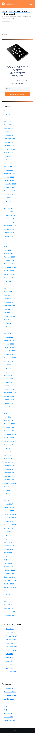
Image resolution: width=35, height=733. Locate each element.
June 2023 (7, 243)
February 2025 (9, 173)
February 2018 (9, 466)
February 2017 (9, 507)
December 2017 (10, 473)
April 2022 (8, 292)
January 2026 (9, 135)
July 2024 (7, 198)
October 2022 (9, 271)
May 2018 (7, 455)
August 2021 (8, 320)
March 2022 (8, 295)
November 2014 (10, 580)
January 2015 (9, 573)
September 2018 (10, 441)
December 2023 (10, 222)
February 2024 (9, 215)
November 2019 (10, 393)
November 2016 (10, 518)
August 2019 (8, 403)
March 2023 (8, 253)
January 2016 (9, 549)
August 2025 (8, 153)
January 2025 (9, 177)
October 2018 (9, 438)
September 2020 (10, 358)
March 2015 (8, 567)
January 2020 (9, 386)
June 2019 (7, 410)
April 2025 (8, 166)
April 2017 (8, 500)
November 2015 (10, 553)
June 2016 (7, 535)
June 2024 (7, 201)
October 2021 (9, 313)
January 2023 (9, 260)
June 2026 (7, 118)
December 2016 (10, 514)
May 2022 (7, 288)
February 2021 (9, 340)
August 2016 (8, 528)
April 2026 (8, 125)
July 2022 (7, 281)
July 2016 (7, 532)
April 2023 (8, 250)
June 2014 (7, 598)
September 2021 (10, 316)
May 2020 (7, 372)
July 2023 (7, 240)
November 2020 (10, 351)
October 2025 (9, 146)
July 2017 (7, 490)
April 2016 (8, 542)
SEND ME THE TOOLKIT (17, 94)
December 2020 (10, 347)
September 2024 (10, 191)
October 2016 (9, 521)
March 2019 (8, 420)
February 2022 (9, 299)
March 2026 (8, 128)
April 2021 (8, 333)
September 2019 (10, 400)
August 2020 (8, 361)
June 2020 (7, 368)
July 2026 (7, 114)
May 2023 (7, 247)
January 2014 (9, 615)
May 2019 (7, 413)
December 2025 (10, 139)
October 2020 (9, 354)
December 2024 (10, 180)
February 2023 (9, 257)
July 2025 (7, 156)
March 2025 (8, 170)
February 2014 (9, 612)
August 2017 (8, 486)
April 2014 (8, 605)
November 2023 (10, 226)
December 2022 (10, 264)
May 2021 (7, 330)
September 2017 (10, 483)
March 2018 (8, 462)
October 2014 (9, 584)
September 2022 (10, 274)
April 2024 (8, 208)
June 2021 (7, 326)
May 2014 (7, 601)
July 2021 (7, 323)
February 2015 (9, 570)
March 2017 (8, 504)
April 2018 (8, 459)
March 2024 (8, 212)
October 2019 (9, 396)
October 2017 (9, 480)
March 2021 (8, 337)
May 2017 (7, 497)
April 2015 (8, 563)
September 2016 (10, 525)
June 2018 (7, 452)
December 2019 (10, 389)
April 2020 (8, 375)
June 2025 (7, 160)
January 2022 (9, 302)
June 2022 (7, 285)
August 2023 (8, 236)
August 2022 (8, 278)
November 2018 (10, 434)
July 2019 (7, 407)
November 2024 (10, 184)
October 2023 (9, 229)
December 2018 (10, 431)
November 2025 (10, 142)
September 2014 (10, 587)
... (17, 18)
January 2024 (9, 219)
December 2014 (10, 577)
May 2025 (7, 163)
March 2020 (8, 379)
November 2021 (10, 309)
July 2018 (7, 448)
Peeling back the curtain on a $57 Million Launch (16, 12)
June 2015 (7, 556)
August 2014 (8, 591)
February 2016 (9, 546)
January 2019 (9, 427)
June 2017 (7, 493)
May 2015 (7, 560)
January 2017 (9, 511)
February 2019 (9, 424)
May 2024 (7, 205)
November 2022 (10, 267)
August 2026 (8, 111)
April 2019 (8, 417)
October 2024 (9, 187)
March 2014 (8, 608)
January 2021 (9, 344)
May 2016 (7, 539)
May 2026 (7, 121)
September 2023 (10, 233)
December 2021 (10, 306)
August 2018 (8, 445)
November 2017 (10, 476)
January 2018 (9, 469)
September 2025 (10, 149)
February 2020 (9, 382)
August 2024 (8, 194)
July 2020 (7, 365)
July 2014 (7, 594)
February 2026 (9, 132)
